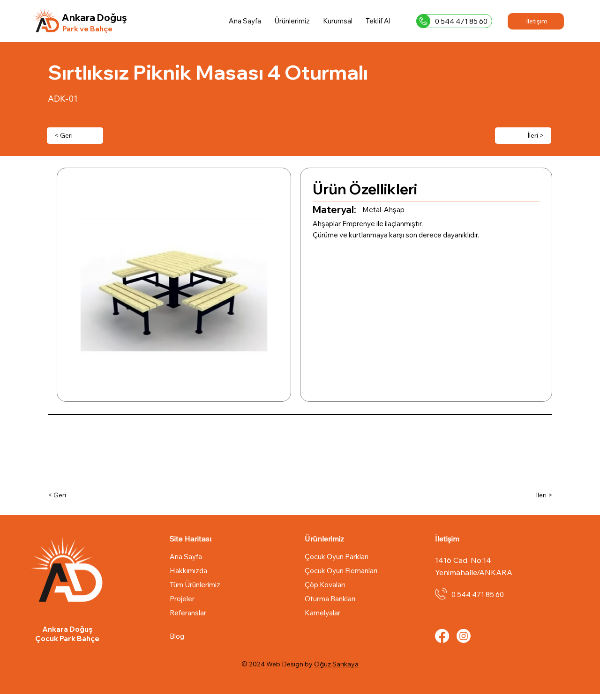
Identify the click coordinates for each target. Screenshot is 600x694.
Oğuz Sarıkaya (336, 664)
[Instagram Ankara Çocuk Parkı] (464, 636)
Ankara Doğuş (94, 17)
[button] (337, 21)
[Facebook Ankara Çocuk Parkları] (442, 636)
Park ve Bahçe (87, 28)
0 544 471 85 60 (461, 21)
